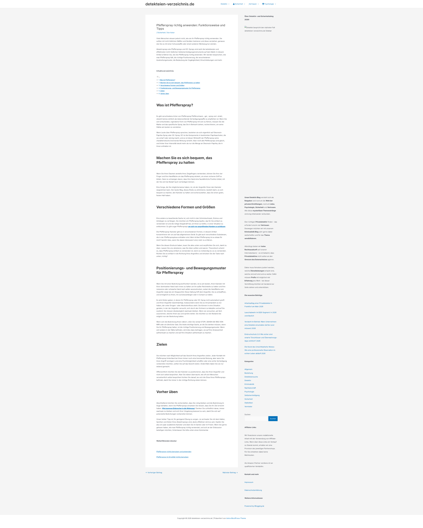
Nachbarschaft (250, 388)
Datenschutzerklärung (253, 490)
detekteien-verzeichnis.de (169, 4)
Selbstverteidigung (252, 395)
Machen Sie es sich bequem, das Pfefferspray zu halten (180, 83)
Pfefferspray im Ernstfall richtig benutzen (172, 457)
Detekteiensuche (251, 377)
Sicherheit (161, 33)
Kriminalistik (249, 384)
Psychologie (249, 392)
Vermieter (248, 406)
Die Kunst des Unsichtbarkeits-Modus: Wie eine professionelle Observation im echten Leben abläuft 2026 (260, 350)
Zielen (162, 91)
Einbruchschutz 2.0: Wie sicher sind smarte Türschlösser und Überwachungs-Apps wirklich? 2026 (261, 337)
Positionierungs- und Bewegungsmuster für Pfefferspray (180, 88)
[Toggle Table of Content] (158, 77)
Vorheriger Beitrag (154, 472)
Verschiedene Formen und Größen (172, 85)
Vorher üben (164, 93)
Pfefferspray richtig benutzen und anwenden (173, 452)
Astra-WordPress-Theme (236, 518)
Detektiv (248, 380)
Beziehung (249, 373)
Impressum (249, 482)
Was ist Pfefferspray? (167, 80)
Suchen (247, 414)
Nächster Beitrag (230, 472)
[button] (228, 4)
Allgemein (248, 369)
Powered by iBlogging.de (254, 506)
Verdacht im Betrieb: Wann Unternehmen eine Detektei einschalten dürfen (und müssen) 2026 (260, 325)
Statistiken (249, 403)
